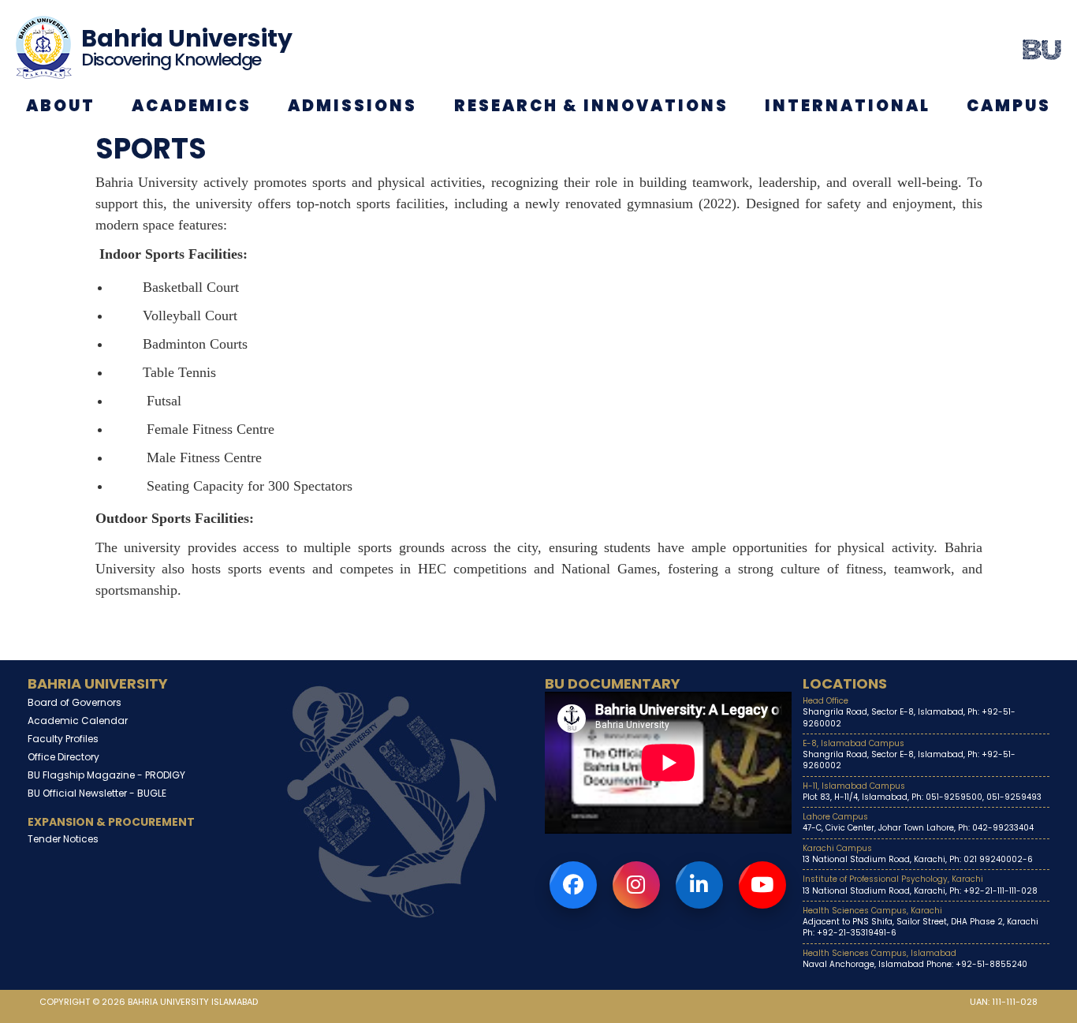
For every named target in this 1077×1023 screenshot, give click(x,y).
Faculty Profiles (63, 738)
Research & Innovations (591, 106)
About (60, 106)
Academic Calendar (78, 720)
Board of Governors (74, 702)
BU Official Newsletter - (97, 793)
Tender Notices (63, 839)
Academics (192, 106)
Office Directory (63, 757)
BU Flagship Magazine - (106, 775)
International (847, 106)
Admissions (352, 106)
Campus (1009, 106)
